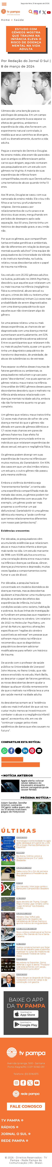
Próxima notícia (35, 797)
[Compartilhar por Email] (39, 750)
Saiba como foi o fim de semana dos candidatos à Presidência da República (32, 873)
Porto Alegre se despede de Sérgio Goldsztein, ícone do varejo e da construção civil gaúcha (33, 980)
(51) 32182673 (31, 1074)
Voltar (13, 759)
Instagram (36, 12)
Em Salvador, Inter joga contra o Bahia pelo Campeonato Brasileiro (32, 888)
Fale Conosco (26, 1106)
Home (5, 20)
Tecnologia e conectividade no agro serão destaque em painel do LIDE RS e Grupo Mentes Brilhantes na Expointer (33, 844)
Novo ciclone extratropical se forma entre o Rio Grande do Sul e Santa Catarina (33, 934)
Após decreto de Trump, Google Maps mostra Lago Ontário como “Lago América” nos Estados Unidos (32, 905)
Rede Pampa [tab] (13, 1141)
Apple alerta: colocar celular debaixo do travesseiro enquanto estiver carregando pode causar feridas (35, 785)
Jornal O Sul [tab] (14, 1134)
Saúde (19, 20)
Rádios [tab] (8, 1127)
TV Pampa (10, 15)
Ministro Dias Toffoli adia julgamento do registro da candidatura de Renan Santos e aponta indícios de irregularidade (32, 920)
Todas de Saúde (20, 764)
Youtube (49, 12)
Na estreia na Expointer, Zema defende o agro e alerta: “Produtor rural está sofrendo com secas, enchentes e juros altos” (33, 966)
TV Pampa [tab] (10, 1120)
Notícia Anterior (18, 775)
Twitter (44, 12)
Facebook (39, 11)
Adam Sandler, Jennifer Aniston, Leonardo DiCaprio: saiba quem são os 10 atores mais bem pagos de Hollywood (15, 807)
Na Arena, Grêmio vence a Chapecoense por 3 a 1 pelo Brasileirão (29, 858)
